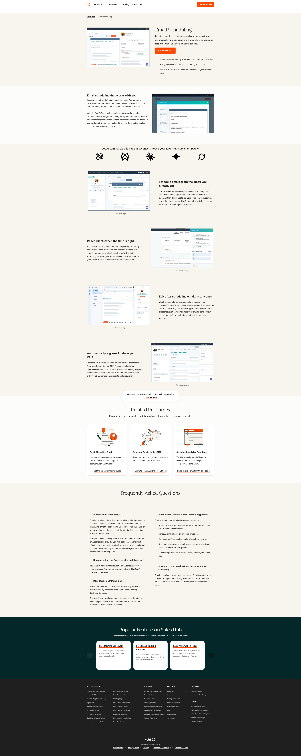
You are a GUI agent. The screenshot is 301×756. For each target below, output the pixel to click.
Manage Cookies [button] (181, 748)
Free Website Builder (120, 695)
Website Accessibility (162, 748)
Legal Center (118, 748)
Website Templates (150, 718)
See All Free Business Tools (153, 691)
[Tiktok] (170, 732)
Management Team (173, 699)
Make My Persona (150, 703)
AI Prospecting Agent (120, 691)
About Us (170, 691)
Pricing (126, 4)
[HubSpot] (89, 4)
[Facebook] (130, 732)
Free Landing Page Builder (122, 718)
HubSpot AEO (91, 695)
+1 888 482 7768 (150, 397)
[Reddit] (164, 732)
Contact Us (171, 718)
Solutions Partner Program (199, 710)
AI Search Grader (149, 695)
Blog (168, 710)
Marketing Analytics (120, 714)
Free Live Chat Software (121, 710)
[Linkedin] (157, 732)
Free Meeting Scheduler (111, 646)
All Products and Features (96, 691)
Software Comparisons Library (154, 714)
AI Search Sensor (149, 699)
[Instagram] (136, 732)
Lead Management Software (96, 722)
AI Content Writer (93, 710)
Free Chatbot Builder (120, 706)
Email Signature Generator (153, 706)
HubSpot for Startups (198, 718)
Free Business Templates (152, 710)
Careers (170, 695)
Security (146, 748)
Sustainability (172, 714)
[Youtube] (143, 732)
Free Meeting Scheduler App (96, 699)
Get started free (206, 4)
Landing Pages (118, 699)
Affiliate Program (196, 721)
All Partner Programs (198, 706)
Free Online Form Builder (121, 703)
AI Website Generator (94, 714)
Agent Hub (90, 703)
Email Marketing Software (96, 718)
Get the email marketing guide (107, 471)
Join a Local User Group (198, 695)
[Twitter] (150, 732)
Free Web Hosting (119, 722)
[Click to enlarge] (183, 113)
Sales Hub (91, 17)
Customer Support (197, 691)
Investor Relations (173, 706)
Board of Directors (173, 703)
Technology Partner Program (200, 714)
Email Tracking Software (95, 706)
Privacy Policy (133, 748)
